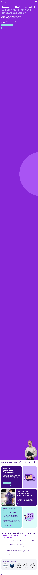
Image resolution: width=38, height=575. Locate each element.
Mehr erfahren (7, 485)
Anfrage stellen (7, 482)
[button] (35, 1)
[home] (6, 2)
